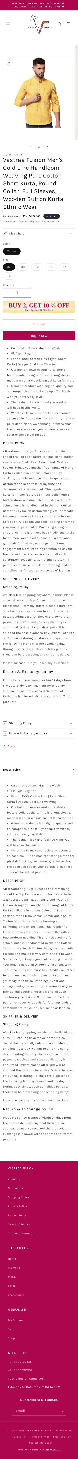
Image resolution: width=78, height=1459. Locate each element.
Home (12, 1258)
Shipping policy (62, 1437)
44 (67, 268)
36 (11, 268)
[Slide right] (47, 147)
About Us (14, 1179)
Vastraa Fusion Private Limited (33, 1430)
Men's (12, 1276)
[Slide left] (30, 147)
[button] (8, 24)
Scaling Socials (52, 1450)
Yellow (14, 252)
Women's (14, 1267)
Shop (11, 1338)
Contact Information (22, 1233)
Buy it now (39, 336)
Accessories (16, 1295)
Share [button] (11, 746)
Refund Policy (17, 1215)
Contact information (40, 1443)
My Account (16, 1320)
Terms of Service (19, 1224)
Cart (11, 1329)
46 (11, 277)
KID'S (11, 1286)
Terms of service (39, 1437)
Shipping (30, 221)
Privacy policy (19, 1437)
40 (39, 268)
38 (25, 268)
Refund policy (63, 1430)
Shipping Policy (18, 1197)
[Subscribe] (61, 1410)
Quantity (8, 284)
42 (53, 268)
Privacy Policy (17, 1206)
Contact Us (15, 1188)
